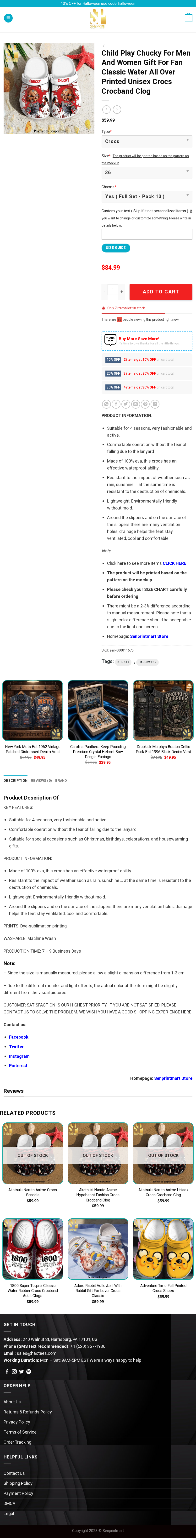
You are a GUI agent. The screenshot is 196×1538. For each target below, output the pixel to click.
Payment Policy (18, 1493)
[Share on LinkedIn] (155, 404)
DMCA (9, 1503)
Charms (109, 187)
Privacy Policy (17, 1422)
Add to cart (161, 292)
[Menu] (8, 18)
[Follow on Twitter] (21, 1372)
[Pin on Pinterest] (145, 404)
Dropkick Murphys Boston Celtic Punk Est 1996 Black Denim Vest (163, 749)
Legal (9, 1513)
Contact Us (14, 1473)
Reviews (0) (41, 780)
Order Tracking (17, 1442)
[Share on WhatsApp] (106, 404)
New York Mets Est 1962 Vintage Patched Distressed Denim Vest (32, 749)
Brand (61, 780)
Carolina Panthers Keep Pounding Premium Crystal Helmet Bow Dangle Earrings (98, 752)
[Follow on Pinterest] (28, 1372)
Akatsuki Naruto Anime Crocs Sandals (32, 1193)
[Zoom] (10, 128)
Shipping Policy (18, 1483)
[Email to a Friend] (135, 404)
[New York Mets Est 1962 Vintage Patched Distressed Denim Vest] (33, 710)
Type (107, 132)
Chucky (123, 662)
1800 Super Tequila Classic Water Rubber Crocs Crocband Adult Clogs (33, 1290)
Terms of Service (20, 1432)
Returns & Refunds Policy (28, 1412)
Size (106, 156)
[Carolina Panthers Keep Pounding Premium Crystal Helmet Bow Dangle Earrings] (98, 710)
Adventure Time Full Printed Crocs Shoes (163, 1288)
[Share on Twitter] (125, 404)
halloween (147, 662)
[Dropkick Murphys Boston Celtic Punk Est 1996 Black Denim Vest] (163, 710)
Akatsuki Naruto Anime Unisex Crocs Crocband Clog (163, 1193)
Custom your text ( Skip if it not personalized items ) (145, 211)
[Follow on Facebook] (7, 1372)
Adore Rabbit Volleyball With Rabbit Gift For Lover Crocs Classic (97, 1290)
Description (15, 780)
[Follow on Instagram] (14, 1372)
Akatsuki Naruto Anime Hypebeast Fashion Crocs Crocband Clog (98, 1195)
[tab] (15, 781)
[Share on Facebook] (116, 404)
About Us (12, 1402)
